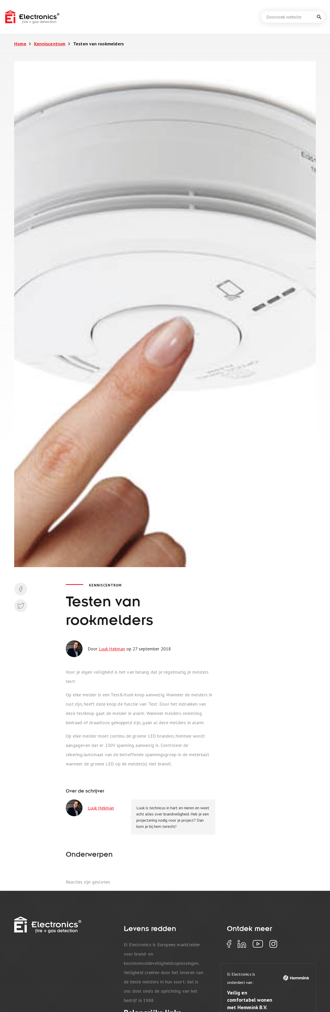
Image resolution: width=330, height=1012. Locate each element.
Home (20, 44)
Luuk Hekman (112, 649)
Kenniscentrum (49, 44)
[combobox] (293, 17)
